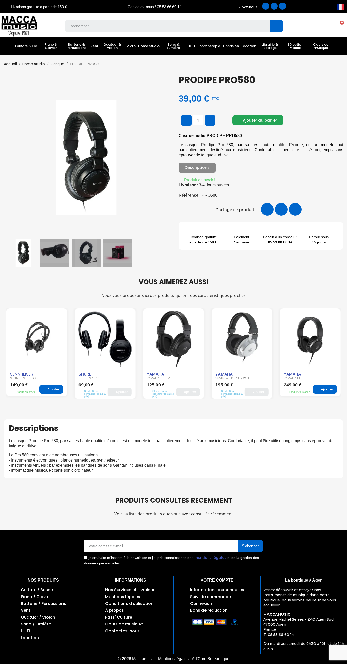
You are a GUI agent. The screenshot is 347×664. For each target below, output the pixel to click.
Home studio (149, 46)
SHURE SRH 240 (21, 378)
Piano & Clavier (50, 46)
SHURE (16, 374)
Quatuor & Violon (112, 46)
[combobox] (164, 26)
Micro (131, 46)
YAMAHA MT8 (225, 378)
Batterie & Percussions (76, 46)
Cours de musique (320, 46)
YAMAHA (87, 374)
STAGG (291, 374)
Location (248, 46)
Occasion (231, 46)
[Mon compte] (321, 26)
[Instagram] (274, 6)
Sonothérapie (208, 46)
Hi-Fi (191, 46)
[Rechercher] (276, 26)
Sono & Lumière (173, 46)
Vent (94, 46)
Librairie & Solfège (270, 46)
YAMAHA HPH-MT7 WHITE (165, 378)
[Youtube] (282, 6)
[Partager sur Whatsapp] (295, 209)
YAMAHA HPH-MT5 (91, 378)
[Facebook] (265, 6)
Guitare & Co (26, 46)
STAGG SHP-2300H (297, 378)
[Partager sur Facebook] (267, 209)
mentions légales (210, 557)
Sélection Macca (295, 46)
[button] (339, 25)
